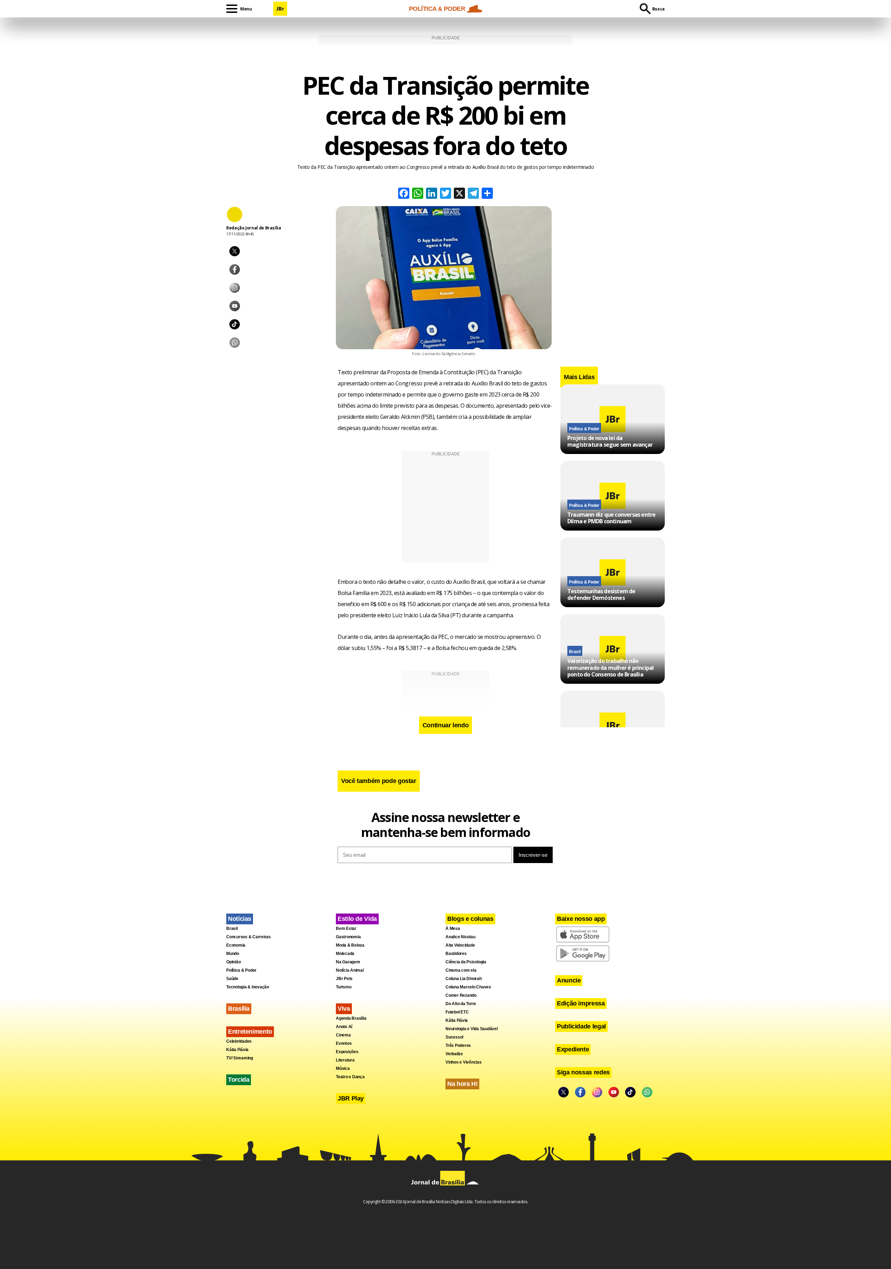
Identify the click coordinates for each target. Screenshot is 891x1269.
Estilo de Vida (357, 918)
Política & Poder (584, 428)
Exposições (347, 1051)
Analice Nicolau (460, 936)
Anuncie (569, 980)
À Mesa (453, 928)
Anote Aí (344, 1026)
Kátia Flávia (237, 1049)
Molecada (345, 953)
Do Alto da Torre (461, 1003)
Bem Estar (346, 928)
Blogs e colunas (470, 918)
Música (343, 1068)
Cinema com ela (461, 970)
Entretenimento (250, 1031)
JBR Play (351, 1098)
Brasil (575, 652)
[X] (459, 194)
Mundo (232, 953)
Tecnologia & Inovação (247, 987)
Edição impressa (581, 1003)
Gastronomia (348, 936)
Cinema (343, 1035)
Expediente (573, 1049)
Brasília (239, 1008)
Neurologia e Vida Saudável (472, 1028)
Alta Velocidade (460, 945)
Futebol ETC (457, 1012)
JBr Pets (344, 978)
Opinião (233, 961)
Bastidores (456, 953)
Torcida (238, 1079)
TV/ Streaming (239, 1058)
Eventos (344, 1043)
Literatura (345, 1060)
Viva (344, 1008)
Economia (235, 945)
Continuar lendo (446, 725)
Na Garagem (348, 961)
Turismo (343, 987)
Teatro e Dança (350, 1076)
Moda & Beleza (350, 945)
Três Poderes (458, 1045)
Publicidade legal (581, 1026)
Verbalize (454, 1053)
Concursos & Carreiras (248, 936)
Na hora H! (462, 1083)
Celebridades (239, 1041)
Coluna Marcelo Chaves (468, 987)
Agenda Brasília (351, 1018)
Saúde (232, 978)
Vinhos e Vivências (464, 1062)
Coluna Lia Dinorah (464, 978)
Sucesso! (455, 1037)
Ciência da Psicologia (466, 961)
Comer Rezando (461, 995)
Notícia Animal (350, 970)
